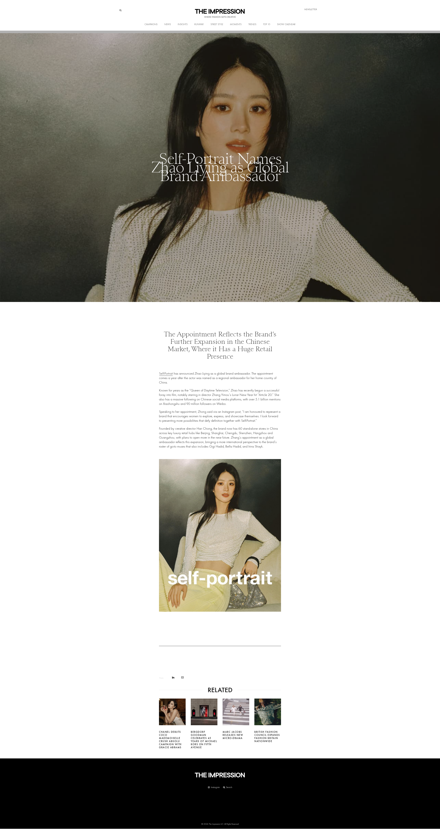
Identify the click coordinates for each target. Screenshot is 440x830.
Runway (199, 24)
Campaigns (151, 24)
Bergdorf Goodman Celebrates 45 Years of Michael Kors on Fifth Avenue (204, 739)
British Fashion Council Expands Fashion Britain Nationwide (267, 736)
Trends (252, 24)
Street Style (217, 24)
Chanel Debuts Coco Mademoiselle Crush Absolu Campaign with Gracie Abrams (170, 739)
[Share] (173, 677)
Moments (235, 24)
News (167, 24)
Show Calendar (286, 24)
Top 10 (266, 24)
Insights (183, 24)
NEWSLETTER (310, 9)
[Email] (182, 677)
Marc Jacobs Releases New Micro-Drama (233, 735)
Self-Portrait (166, 373)
